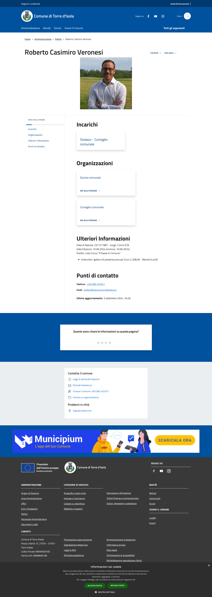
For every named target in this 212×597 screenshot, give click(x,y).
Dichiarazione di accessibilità (121, 555)
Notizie (152, 493)
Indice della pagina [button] (36, 119)
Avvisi (152, 503)
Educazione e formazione (119, 493)
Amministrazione (43, 39)
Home (27, 39)
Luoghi (152, 518)
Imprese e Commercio (74, 498)
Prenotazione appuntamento (78, 539)
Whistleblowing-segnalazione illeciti (124, 560)
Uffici (23, 503)
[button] (106, 592)
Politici (58, 39)
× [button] (209, 566)
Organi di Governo (30, 493)
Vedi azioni (169, 52)
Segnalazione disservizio (76, 545)
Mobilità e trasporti (73, 509)
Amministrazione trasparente (121, 539)
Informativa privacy (116, 545)
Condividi (154, 52)
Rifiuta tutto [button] (117, 585)
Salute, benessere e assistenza (122, 503)
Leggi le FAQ (70, 550)
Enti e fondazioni (29, 509)
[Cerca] (187, 16)
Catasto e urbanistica (74, 503)
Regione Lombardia (30, 3)
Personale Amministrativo (34, 519)
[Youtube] (154, 16)
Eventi (152, 523)
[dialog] (106, 579)
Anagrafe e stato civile (75, 493)
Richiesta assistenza (74, 555)
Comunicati (154, 498)
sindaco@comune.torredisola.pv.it (100, 290)
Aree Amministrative (31, 498)
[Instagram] (162, 16)
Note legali (112, 550)
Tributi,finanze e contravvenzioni (123, 498)
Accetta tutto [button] (95, 585)
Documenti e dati (29, 524)
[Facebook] (147, 16)
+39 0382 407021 (96, 284)
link (133, 579)
